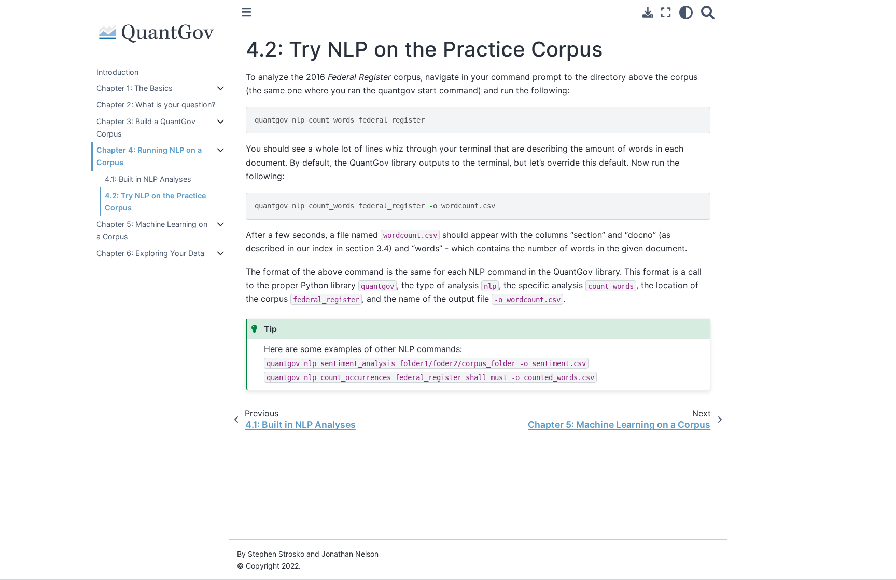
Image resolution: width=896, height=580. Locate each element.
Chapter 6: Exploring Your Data (150, 253)
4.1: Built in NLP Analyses (148, 178)
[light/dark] (686, 12)
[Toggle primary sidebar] (246, 12)
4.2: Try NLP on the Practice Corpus (155, 201)
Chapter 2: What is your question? (155, 104)
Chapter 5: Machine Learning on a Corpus (151, 230)
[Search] (708, 12)
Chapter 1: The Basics (134, 88)
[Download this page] (647, 12)
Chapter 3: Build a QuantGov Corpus (145, 127)
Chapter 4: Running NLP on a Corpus (149, 156)
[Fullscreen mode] (666, 12)
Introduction (117, 72)
